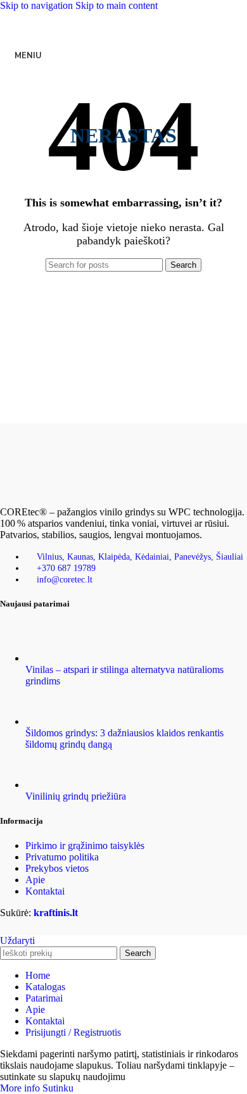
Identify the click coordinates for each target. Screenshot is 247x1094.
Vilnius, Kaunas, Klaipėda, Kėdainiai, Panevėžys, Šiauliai (140, 557)
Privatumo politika (62, 857)
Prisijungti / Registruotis (73, 1032)
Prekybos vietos (57, 868)
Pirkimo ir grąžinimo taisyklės (84, 845)
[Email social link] (89, 24)
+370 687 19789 (66, 568)
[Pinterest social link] (112, 24)
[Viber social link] (180, 24)
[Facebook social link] (66, 24)
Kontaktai (45, 891)
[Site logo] (123, 77)
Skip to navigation (37, 5)
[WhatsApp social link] (135, 24)
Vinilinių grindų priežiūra (75, 796)
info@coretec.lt (64, 579)
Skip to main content (116, 5)
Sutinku (57, 1088)
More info (21, 1088)
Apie (35, 879)
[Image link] (63, 490)
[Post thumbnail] (49, 658)
